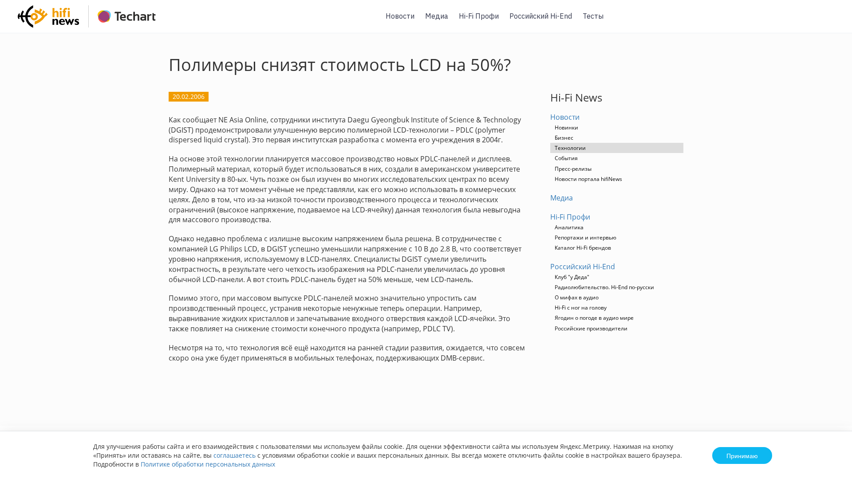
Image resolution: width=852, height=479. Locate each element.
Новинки (566, 127)
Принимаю (742, 455)
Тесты (593, 16)
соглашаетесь (234, 455)
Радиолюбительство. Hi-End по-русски (604, 287)
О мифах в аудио (577, 297)
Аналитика (569, 227)
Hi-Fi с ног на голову (581, 307)
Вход (831, 21)
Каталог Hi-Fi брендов (583, 247)
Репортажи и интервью (585, 237)
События (566, 158)
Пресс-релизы (573, 169)
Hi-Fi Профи (479, 16)
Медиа (436, 16)
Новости (400, 16)
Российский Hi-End (540, 16)
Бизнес (564, 137)
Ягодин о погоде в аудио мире (594, 318)
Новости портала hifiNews (588, 179)
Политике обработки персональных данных (208, 464)
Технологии (570, 148)
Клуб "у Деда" (572, 277)
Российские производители (591, 328)
